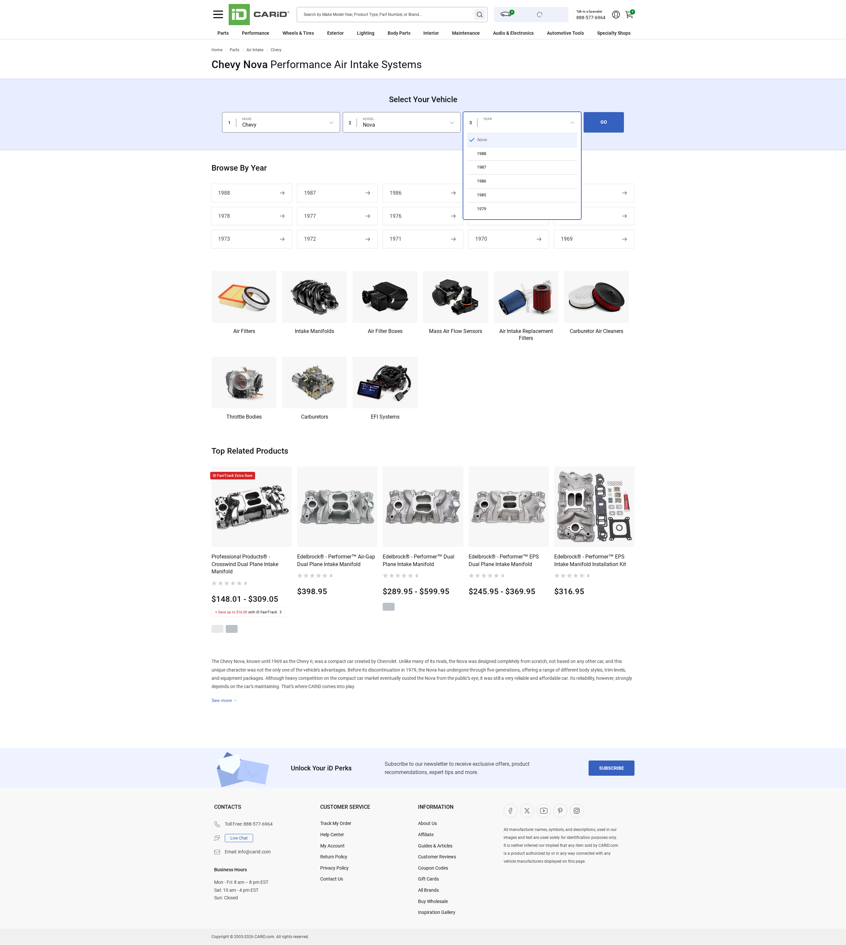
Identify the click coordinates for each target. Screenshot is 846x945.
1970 (481, 239)
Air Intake (255, 50)
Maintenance (466, 33)
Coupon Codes (433, 868)
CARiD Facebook (511, 811)
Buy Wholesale (433, 901)
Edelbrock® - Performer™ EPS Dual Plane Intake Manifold (504, 560)
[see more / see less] (224, 700)
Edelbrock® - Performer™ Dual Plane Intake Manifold (418, 560)
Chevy (276, 50)
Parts (223, 33)
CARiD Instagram (577, 811)
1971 (396, 239)
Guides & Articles (435, 845)
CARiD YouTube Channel (544, 811)
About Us (427, 823)
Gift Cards (428, 879)
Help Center (332, 834)
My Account (332, 845)
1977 (310, 216)
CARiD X (527, 811)
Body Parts (399, 33)
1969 (567, 239)
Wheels (290, 33)
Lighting (365, 33)
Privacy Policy (334, 868)
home (217, 50)
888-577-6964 (590, 17)
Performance (255, 33)
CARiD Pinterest (560, 811)
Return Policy (333, 856)
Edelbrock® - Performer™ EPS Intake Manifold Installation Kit (590, 560)
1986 (396, 193)
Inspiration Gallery (436, 912)
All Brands (428, 890)
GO (603, 122)
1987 (310, 193)
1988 (224, 193)
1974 (567, 216)
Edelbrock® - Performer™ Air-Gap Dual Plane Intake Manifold (336, 560)
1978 (224, 216)
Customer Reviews (437, 856)
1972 (310, 239)
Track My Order (335, 823)
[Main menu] (218, 14)
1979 (567, 193)
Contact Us (331, 879)
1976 (396, 216)
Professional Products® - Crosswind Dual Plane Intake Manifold (245, 564)
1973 (224, 239)
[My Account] (616, 14)
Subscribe (611, 768)
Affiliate (426, 834)
